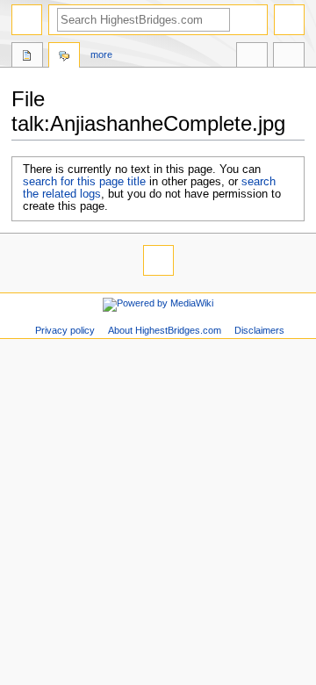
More (101, 54)
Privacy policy (65, 330)
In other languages (252, 57)
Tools (289, 57)
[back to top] (158, 260)
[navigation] (26, 19)
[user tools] (289, 19)
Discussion (64, 57)
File (27, 57)
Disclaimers (259, 330)
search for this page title (84, 182)
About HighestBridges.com (164, 330)
